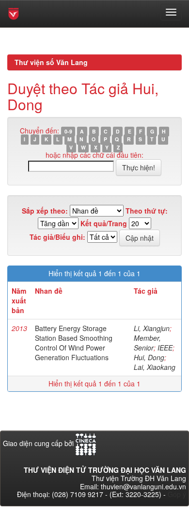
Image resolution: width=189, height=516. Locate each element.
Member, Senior (147, 342)
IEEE (165, 347)
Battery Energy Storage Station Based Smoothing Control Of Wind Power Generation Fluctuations (73, 342)
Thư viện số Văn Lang (51, 62)
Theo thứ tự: (147, 211)
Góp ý (177, 494)
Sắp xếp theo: (45, 211)
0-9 (68, 131)
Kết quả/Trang (103, 223)
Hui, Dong (149, 357)
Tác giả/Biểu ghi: (57, 237)
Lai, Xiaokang (154, 367)
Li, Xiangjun (152, 328)
